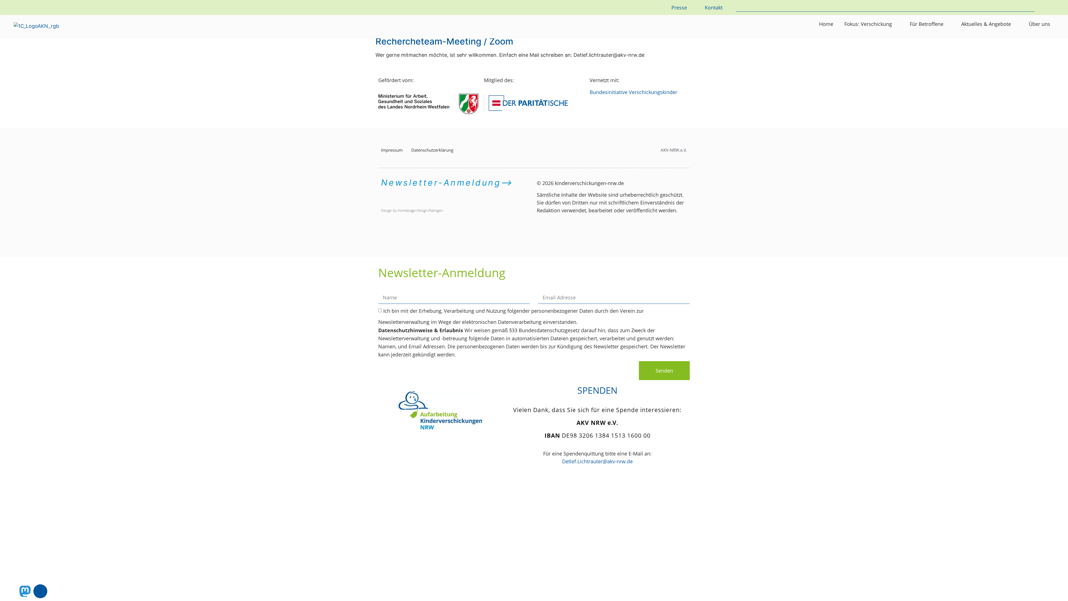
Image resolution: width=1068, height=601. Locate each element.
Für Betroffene (926, 24)
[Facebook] (40, 591)
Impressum (392, 150)
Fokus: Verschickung (868, 24)
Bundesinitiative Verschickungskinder (633, 92)
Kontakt (714, 7)
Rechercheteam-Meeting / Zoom (444, 41)
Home (826, 24)
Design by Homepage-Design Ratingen (412, 210)
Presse (679, 7)
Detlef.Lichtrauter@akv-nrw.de (597, 461)
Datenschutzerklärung (432, 150)
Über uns (1039, 24)
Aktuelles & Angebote (986, 24)
